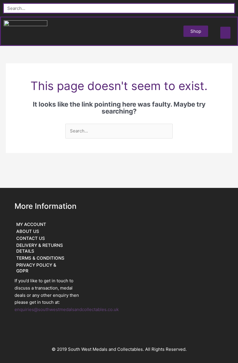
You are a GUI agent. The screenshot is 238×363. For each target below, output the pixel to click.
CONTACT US (30, 238)
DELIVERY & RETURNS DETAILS (39, 248)
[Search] (228, 8)
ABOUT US (27, 231)
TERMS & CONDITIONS (40, 258)
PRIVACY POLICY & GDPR (36, 268)
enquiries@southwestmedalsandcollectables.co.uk (67, 309)
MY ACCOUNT (31, 224)
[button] (225, 33)
